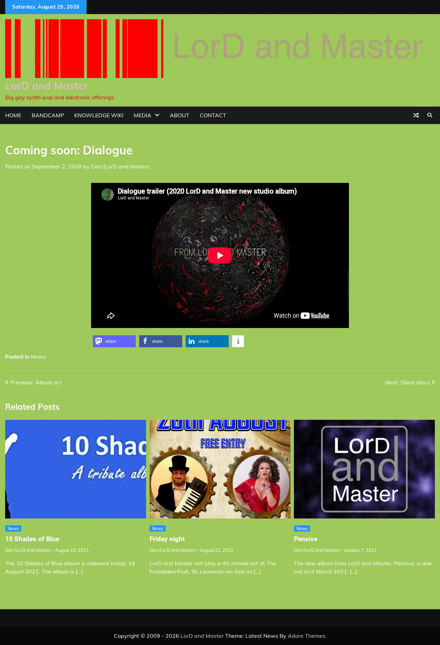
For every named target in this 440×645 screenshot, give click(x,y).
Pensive (305, 539)
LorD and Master (46, 85)
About (179, 115)
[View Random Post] (416, 115)
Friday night (167, 539)
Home (13, 115)
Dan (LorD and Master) (120, 166)
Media (142, 115)
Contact (213, 115)
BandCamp (48, 115)
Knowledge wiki (98, 115)
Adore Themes (306, 635)
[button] (114, 341)
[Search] (430, 115)
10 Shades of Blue (32, 539)
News (38, 356)
